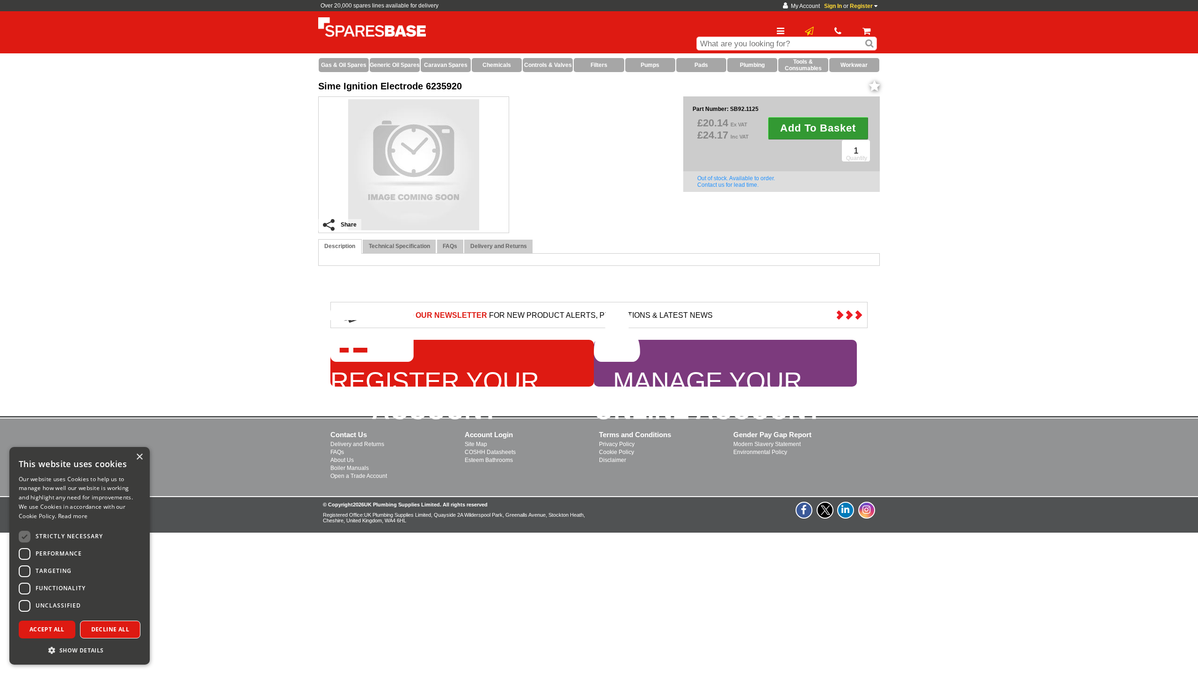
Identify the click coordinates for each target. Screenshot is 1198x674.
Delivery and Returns (357, 444)
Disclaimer (612, 460)
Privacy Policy (617, 444)
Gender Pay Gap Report (772, 435)
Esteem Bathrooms (489, 460)
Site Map (476, 444)
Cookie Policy (616, 452)
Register (861, 6)
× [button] (139, 457)
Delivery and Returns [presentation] (498, 246)
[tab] (340, 246)
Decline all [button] (110, 629)
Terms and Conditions (635, 435)
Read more (73, 516)
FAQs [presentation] (450, 246)
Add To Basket (818, 128)
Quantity (856, 158)
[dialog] (79, 556)
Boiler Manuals (349, 468)
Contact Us (348, 435)
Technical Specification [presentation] (399, 246)
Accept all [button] (47, 629)
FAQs (337, 452)
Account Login (489, 435)
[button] (79, 650)
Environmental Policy (760, 452)
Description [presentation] (339, 246)
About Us (342, 460)
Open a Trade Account (358, 476)
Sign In (833, 6)
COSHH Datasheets (490, 452)
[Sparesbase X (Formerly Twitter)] (825, 515)
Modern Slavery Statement (767, 444)
